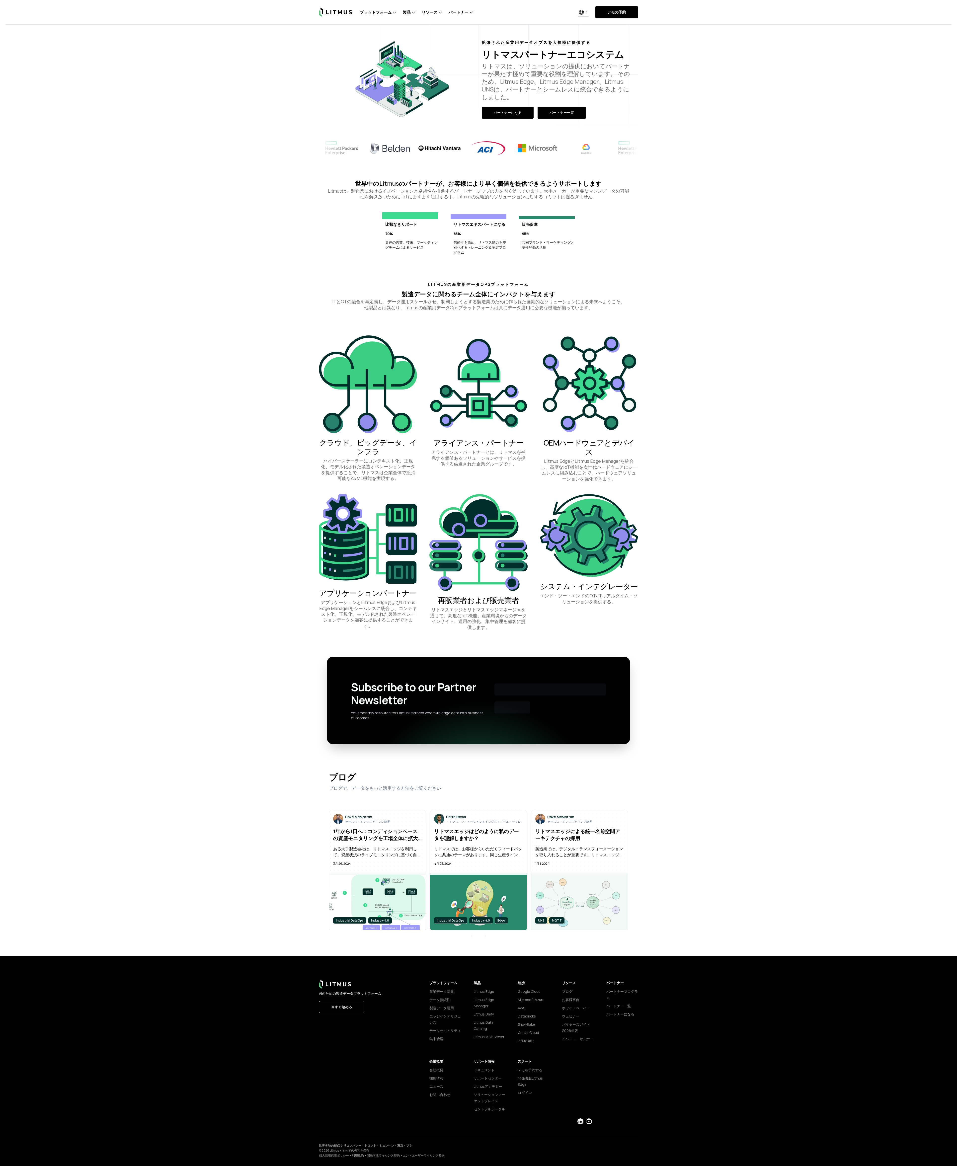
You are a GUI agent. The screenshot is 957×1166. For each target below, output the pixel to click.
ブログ (567, 991)
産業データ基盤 (441, 991)
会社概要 (436, 1070)
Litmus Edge (484, 991)
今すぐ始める (341, 1007)
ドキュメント (484, 1070)
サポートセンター (488, 1078)
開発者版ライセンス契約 (383, 1155)
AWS (521, 1008)
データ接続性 (439, 999)
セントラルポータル (489, 1109)
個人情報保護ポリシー (334, 1155)
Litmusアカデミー (488, 1086)
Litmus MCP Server (489, 1036)
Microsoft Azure (531, 999)
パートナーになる (508, 112)
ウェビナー (570, 1016)
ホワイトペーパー (576, 1008)
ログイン (525, 1092)
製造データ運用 (441, 1008)
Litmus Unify (484, 1014)
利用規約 (358, 1155)
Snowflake (526, 1024)
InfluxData (526, 1040)
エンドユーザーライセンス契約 (424, 1155)
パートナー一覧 (562, 112)
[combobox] (583, 12)
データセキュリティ (445, 1030)
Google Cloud (529, 991)
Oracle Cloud (528, 1032)
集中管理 (436, 1038)
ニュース (436, 1086)
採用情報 (436, 1078)
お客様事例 (570, 999)
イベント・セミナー (577, 1038)
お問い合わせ (439, 1094)
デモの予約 (616, 12)
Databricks (527, 1016)
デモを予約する (530, 1070)
